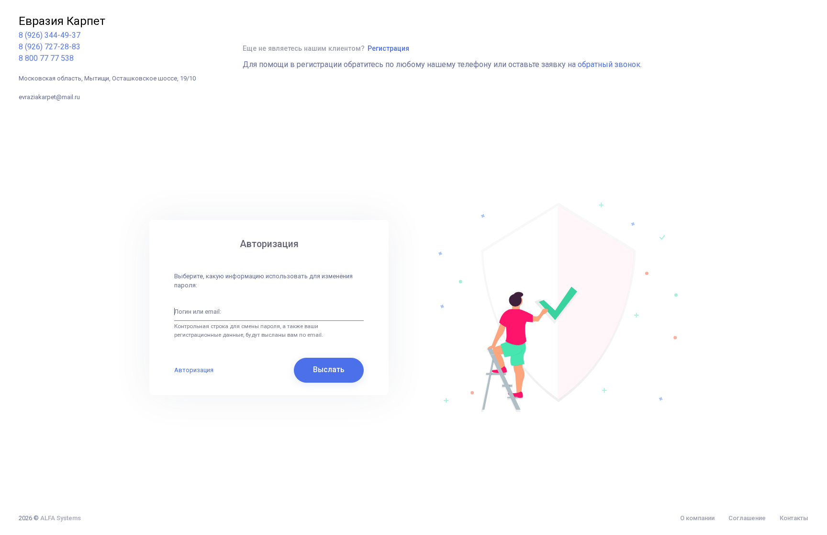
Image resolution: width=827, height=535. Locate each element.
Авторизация (193, 370)
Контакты (794, 518)
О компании (697, 518)
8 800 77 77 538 (46, 58)
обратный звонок (609, 64)
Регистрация (388, 48)
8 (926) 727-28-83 (49, 46)
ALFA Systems (60, 518)
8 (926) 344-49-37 (49, 35)
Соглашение (747, 518)
